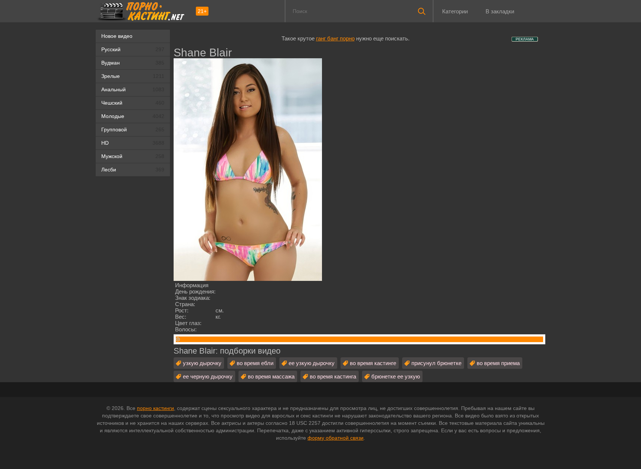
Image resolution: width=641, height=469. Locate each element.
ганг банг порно (335, 38)
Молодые (132, 116)
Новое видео (116, 36)
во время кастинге (373, 363)
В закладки (500, 11)
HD (132, 143)
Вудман (132, 63)
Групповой (132, 129)
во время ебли (255, 363)
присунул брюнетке (436, 363)
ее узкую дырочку (312, 363)
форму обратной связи (336, 438)
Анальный (132, 89)
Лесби (132, 170)
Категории (455, 11)
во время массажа (271, 376)
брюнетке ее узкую (395, 376)
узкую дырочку (202, 363)
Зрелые (132, 76)
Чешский (132, 103)
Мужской (132, 156)
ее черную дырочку (208, 376)
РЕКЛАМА (525, 39)
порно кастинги (155, 408)
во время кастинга (333, 376)
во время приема (498, 363)
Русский (132, 49)
